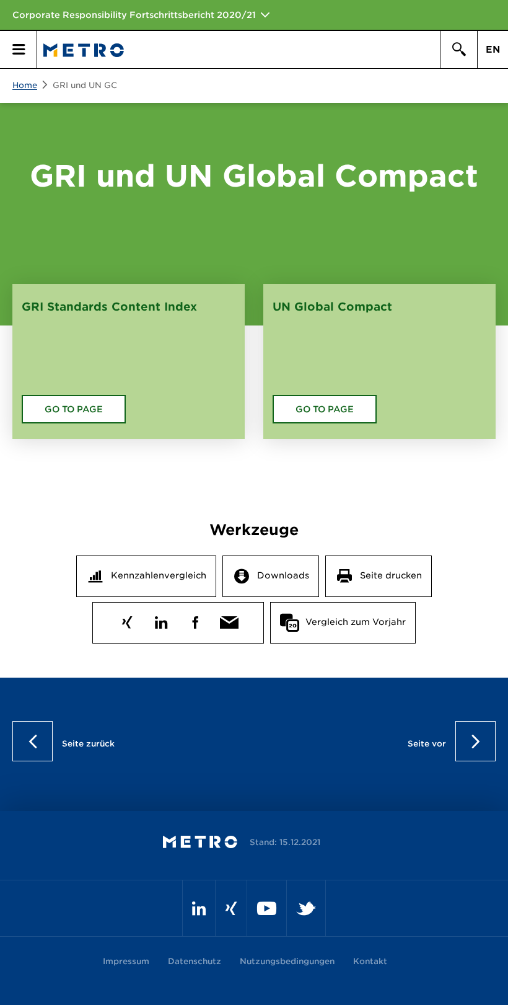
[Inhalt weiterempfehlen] (229, 620)
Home (24, 85)
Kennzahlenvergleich (158, 575)
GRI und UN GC (85, 85)
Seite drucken (391, 575)
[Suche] (458, 49)
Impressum (126, 961)
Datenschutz (194, 961)
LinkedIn (161, 620)
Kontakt (370, 961)
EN (493, 49)
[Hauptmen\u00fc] (18, 49)
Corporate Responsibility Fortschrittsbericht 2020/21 (134, 15)
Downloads (283, 575)
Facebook (195, 620)
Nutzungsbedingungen (287, 961)
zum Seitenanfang (254, 741)
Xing (127, 620)
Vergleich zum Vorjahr (355, 622)
